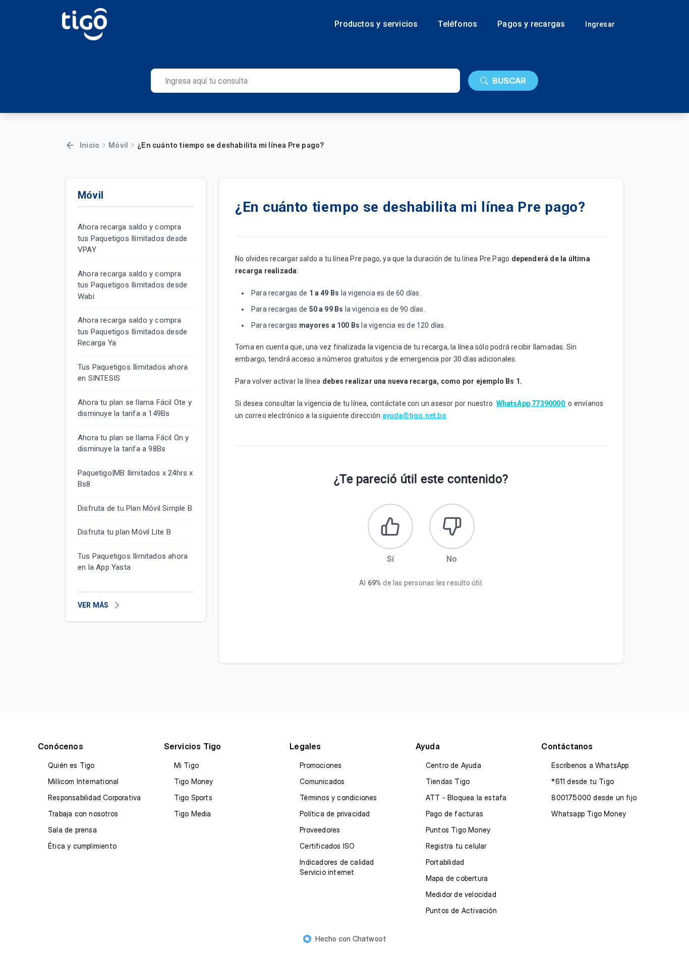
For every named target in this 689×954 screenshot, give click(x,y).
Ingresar (600, 24)
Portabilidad (445, 862)
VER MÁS (93, 605)
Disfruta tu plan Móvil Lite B (124, 531)
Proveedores (320, 829)
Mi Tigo (186, 765)
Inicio (89, 145)
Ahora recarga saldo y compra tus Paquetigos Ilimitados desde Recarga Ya (132, 331)
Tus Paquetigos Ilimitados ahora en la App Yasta (133, 562)
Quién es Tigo (71, 765)
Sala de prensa (72, 829)
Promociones (320, 765)
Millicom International (83, 781)
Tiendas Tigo (448, 781)
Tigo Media (192, 813)
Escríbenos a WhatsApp (589, 765)
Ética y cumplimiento (82, 846)
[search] (305, 80)
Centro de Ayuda (453, 765)
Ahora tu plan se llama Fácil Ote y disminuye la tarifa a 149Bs (135, 408)
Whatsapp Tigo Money (588, 813)
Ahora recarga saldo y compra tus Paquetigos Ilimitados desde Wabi (132, 285)
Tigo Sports (193, 797)
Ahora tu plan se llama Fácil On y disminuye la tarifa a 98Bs (133, 443)
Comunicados (322, 781)
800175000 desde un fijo (594, 797)
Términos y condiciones (338, 797)
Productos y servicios (376, 24)
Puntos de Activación (461, 910)
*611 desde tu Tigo (582, 781)
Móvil (118, 145)
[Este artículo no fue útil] (452, 526)
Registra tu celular (456, 846)
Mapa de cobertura (457, 878)
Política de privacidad (335, 813)
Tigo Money (193, 781)
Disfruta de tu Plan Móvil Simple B (135, 508)
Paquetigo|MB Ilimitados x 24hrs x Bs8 (135, 478)
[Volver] (70, 145)
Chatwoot (369, 938)
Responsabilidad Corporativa (94, 797)
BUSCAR (509, 81)
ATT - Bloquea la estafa (466, 797)
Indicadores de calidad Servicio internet (337, 867)
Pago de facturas (454, 813)
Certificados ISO (327, 846)
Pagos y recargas (531, 24)
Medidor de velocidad (461, 894)
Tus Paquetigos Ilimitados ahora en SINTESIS (133, 373)
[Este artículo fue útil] (390, 526)
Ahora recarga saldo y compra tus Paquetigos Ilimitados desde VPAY (132, 238)
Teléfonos (457, 24)
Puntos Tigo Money (458, 829)
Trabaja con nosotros (83, 813)
